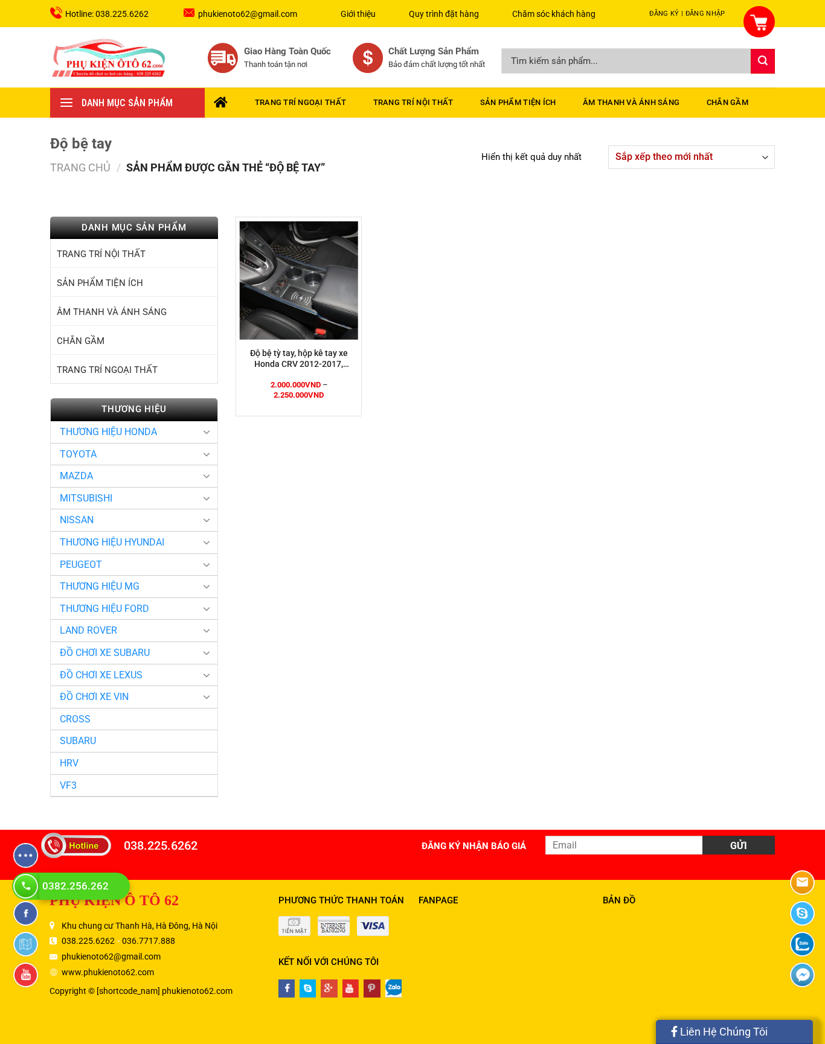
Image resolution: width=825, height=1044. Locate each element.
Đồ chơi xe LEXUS (101, 675)
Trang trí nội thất (413, 102)
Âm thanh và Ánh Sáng (631, 102)
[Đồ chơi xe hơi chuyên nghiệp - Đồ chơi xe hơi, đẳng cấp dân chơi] (109, 57)
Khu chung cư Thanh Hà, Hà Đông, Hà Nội (139, 926)
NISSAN (77, 520)
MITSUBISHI (86, 498)
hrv (69, 763)
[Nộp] (763, 61)
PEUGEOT (81, 564)
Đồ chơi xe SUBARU (105, 652)
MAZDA (76, 476)
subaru (78, 740)
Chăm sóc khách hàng (553, 14)
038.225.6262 (160, 845)
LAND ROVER (88, 630)
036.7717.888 (148, 941)
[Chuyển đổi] (206, 431)
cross (75, 719)
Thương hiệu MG (100, 586)
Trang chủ (80, 167)
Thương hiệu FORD (104, 608)
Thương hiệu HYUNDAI (112, 542)
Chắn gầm (727, 102)
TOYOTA (78, 454)
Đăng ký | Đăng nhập (687, 14)
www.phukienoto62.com (108, 972)
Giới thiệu (358, 14)
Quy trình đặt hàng (444, 14)
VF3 (68, 785)
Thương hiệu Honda (108, 432)
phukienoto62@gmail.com (247, 14)
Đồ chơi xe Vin (94, 696)
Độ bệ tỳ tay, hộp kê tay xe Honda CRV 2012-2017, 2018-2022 (299, 358)
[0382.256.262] (27, 886)
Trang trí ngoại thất (300, 102)
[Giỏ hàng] (751, 15)
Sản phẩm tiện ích (518, 102)
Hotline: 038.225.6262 (107, 14)
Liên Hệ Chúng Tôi (723, 1031)
